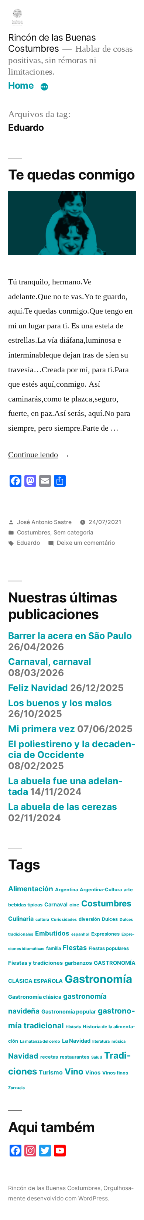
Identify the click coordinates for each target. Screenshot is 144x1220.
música (119, 1041)
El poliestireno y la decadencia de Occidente (72, 749)
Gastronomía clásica (34, 997)
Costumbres (33, 532)
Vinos (92, 1072)
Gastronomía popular (68, 1011)
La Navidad (76, 1041)
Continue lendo (39, 455)
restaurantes (74, 1057)
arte (128, 889)
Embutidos (52, 933)
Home (21, 85)
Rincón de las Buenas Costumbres (52, 43)
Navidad (23, 1056)
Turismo (51, 1072)
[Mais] (44, 86)
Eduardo (28, 542)
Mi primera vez (41, 728)
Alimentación (30, 889)
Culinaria (21, 918)
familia (53, 948)
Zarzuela (16, 1088)
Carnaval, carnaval (49, 661)
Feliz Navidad (38, 687)
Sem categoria (73, 532)
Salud (96, 1057)
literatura (101, 1041)
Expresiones (105, 934)
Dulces (110, 919)
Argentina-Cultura (101, 889)
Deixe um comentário (86, 542)
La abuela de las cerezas (62, 806)
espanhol (80, 934)
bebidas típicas (25, 905)
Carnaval (56, 904)
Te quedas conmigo (71, 174)
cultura (42, 919)
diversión (89, 919)
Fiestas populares (109, 948)
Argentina (66, 889)
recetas (49, 1057)
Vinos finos (115, 1073)
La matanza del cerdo (40, 1041)
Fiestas (75, 947)
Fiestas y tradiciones (35, 963)
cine (74, 905)
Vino (74, 1071)
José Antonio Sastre (44, 522)
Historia (73, 1027)
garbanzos (78, 963)
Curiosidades (64, 919)
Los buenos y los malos (60, 702)
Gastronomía (98, 979)
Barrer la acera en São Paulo (70, 635)
